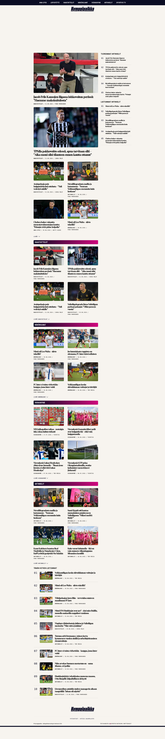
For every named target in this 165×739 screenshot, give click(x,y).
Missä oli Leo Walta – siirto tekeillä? (79, 223)
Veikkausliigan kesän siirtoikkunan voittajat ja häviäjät (82, 385)
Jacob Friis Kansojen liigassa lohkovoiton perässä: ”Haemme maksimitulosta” (63, 98)
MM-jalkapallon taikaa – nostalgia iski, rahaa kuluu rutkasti (49, 430)
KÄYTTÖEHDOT (127, 723)
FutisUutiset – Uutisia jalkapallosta (82, 718)
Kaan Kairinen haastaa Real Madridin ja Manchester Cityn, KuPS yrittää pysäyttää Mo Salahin (48, 551)
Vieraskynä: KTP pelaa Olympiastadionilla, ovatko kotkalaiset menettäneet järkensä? (79, 467)
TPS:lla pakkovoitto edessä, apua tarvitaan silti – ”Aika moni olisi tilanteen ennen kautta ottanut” (63, 153)
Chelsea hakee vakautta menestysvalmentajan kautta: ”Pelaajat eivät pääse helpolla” (47, 224)
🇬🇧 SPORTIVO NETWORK (115, 723)
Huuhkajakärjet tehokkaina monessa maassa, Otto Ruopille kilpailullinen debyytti (75, 677)
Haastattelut (68, 3)
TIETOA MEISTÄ (104, 723)
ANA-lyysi (43, 3)
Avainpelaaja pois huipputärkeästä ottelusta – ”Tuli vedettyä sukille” (48, 186)
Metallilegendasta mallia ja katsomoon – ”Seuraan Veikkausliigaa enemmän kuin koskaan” (81, 188)
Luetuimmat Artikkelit (111, 102)
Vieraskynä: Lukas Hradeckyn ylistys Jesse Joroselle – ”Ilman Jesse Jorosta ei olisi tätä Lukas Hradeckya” (48, 467)
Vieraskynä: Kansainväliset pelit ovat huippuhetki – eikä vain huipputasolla (82, 431)
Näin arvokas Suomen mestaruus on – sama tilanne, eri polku (74, 664)
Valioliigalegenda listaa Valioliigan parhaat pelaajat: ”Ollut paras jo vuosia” (83, 306)
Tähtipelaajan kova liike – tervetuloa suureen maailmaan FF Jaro (74, 599)
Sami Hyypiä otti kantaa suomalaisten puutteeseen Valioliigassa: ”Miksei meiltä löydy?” (80, 514)
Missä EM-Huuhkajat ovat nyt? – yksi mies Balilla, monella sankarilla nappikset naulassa (76, 612)
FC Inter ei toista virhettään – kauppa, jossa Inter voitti (46, 385)
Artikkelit (108, 3)
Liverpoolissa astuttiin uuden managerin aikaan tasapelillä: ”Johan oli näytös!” (76, 690)
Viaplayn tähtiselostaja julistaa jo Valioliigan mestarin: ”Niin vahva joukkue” (74, 624)
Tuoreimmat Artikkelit (111, 54)
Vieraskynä (96, 3)
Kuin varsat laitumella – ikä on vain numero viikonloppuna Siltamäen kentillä (81, 551)
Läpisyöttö (55, 3)
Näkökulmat (83, 3)
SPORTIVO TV (121, 3)
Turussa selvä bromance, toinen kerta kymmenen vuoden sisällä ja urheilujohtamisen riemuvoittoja (76, 638)
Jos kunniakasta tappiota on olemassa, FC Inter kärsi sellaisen (82, 352)
